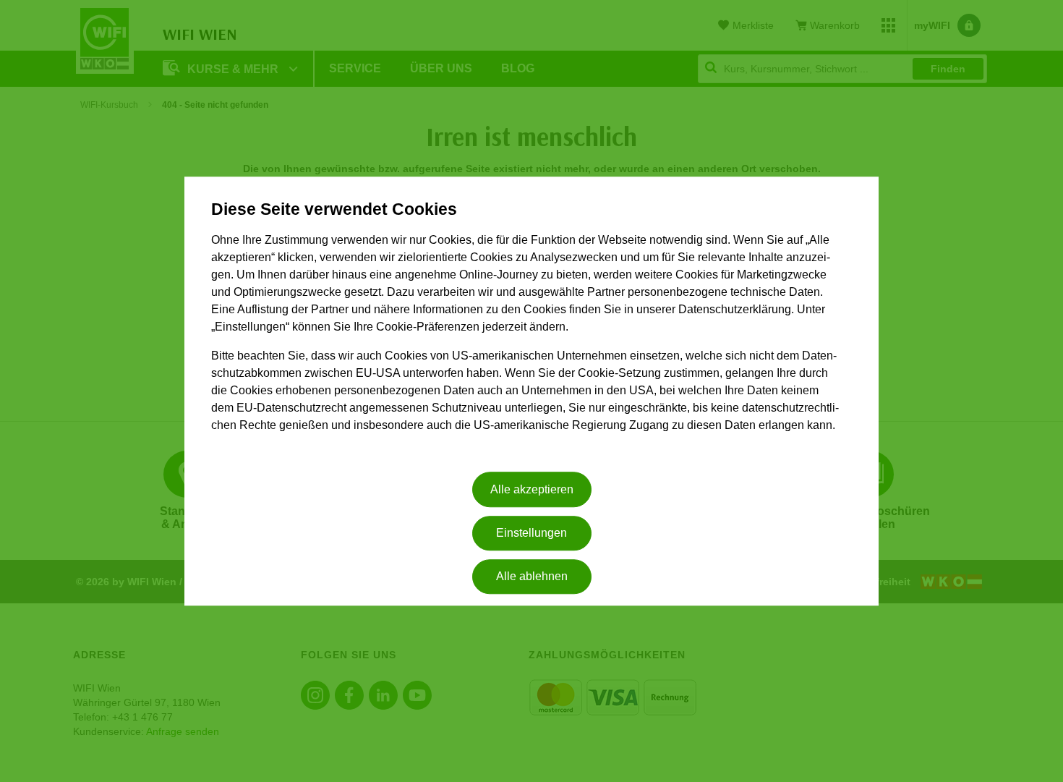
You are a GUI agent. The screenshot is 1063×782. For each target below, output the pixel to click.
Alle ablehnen (532, 577)
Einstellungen (531, 533)
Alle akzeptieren (531, 489)
